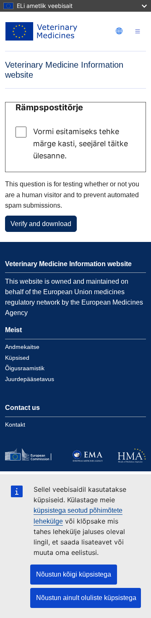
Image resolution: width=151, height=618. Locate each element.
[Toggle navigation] (137, 31)
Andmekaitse (22, 346)
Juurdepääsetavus (29, 379)
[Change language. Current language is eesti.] (119, 31)
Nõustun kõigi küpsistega (73, 574)
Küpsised (17, 357)
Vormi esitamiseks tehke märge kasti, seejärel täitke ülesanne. (80, 143)
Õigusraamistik (24, 368)
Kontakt (15, 424)
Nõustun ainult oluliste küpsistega (86, 597)
